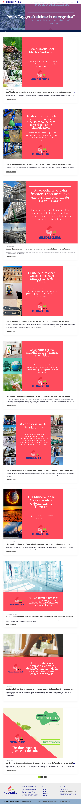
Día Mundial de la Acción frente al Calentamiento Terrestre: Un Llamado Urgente (38, 544)
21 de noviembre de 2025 (11, 161)
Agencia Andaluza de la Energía (23, 766)
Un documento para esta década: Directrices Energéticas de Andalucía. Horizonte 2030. (41, 762)
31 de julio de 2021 (10, 760)
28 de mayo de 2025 (10, 246)
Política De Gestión (60, 801)
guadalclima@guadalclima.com (69, 791)
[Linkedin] (77, 31)
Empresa (36, 2)
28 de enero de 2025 (10, 541)
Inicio (30, 2)
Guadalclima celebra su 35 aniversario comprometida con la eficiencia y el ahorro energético (43, 470)
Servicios (42, 2)
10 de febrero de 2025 (11, 467)
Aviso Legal (67, 801)
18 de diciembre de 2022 (11, 614)
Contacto (64, 2)
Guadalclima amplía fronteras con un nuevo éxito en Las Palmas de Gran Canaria (38, 248)
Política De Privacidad (42, 801)
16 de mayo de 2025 (10, 318)
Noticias (58, 2)
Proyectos (50, 2)
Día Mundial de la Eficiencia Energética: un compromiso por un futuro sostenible (38, 396)
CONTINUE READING (11, 99)
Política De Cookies (52, 801)
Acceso (71, 2)
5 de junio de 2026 (10, 89)
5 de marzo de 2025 (10, 393)
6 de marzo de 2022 (10, 686)
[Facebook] (74, 31)
